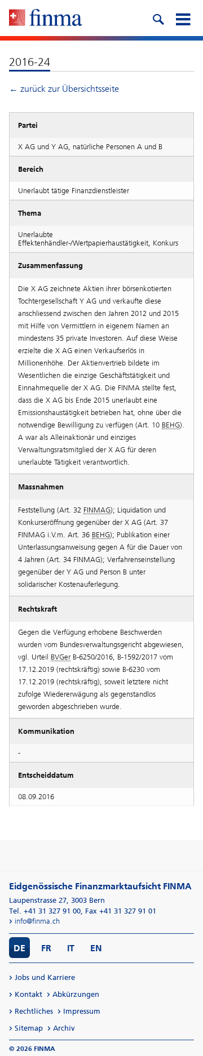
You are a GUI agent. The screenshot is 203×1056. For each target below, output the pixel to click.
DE (19, 948)
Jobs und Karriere (45, 977)
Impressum (81, 1011)
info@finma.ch (37, 921)
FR (46, 948)
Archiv (64, 1028)
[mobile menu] (182, 18)
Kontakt (28, 994)
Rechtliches (34, 1011)
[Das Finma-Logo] (45, 18)
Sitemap (29, 1028)
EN (96, 948)
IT (70, 948)
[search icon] (158, 18)
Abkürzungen (75, 994)
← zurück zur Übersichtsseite (64, 88)
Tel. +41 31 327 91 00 (45, 911)
